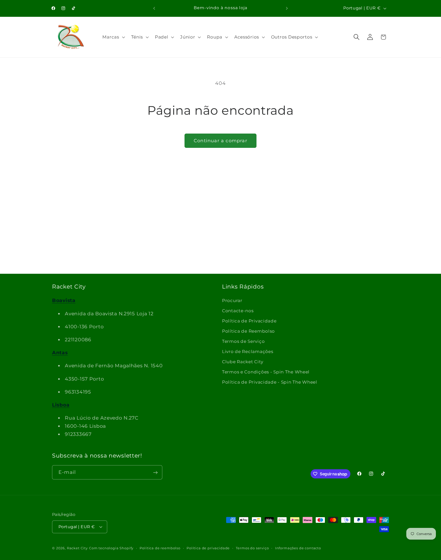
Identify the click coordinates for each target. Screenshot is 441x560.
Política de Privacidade (249, 320)
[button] (113, 37)
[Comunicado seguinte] (286, 8)
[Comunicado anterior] (154, 8)
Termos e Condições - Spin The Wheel (266, 371)
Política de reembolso (160, 548)
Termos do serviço (252, 548)
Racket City (77, 548)
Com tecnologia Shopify (111, 548)
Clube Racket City (242, 361)
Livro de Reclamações (247, 351)
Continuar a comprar (220, 141)
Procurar (232, 300)
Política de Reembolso (248, 331)
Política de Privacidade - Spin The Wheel (269, 381)
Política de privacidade (208, 548)
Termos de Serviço (243, 341)
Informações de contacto (298, 548)
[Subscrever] (155, 472)
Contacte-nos (238, 310)
